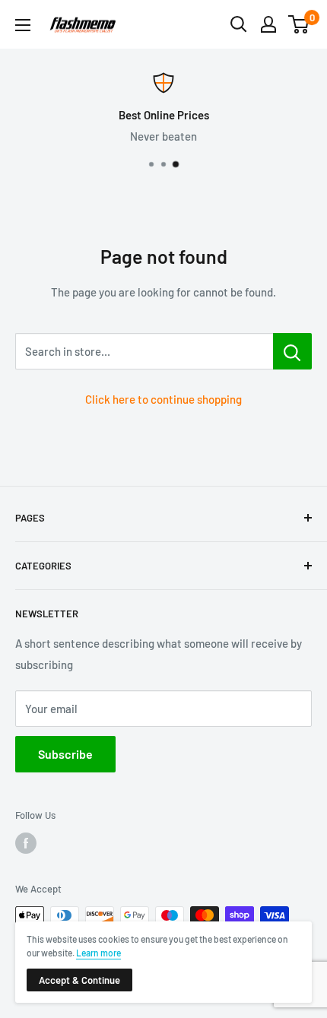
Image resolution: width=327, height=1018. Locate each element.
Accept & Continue (79, 980)
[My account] (268, 24)
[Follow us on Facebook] (26, 843)
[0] (299, 24)
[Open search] (238, 24)
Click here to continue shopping (163, 399)
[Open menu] (22, 25)
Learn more (98, 952)
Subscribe (65, 754)
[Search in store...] (292, 351)
